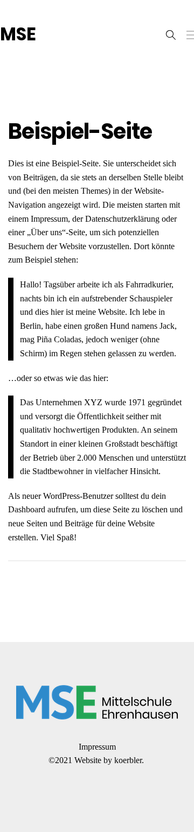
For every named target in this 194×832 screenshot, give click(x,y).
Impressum (97, 746)
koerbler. (130, 760)
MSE (18, 34)
